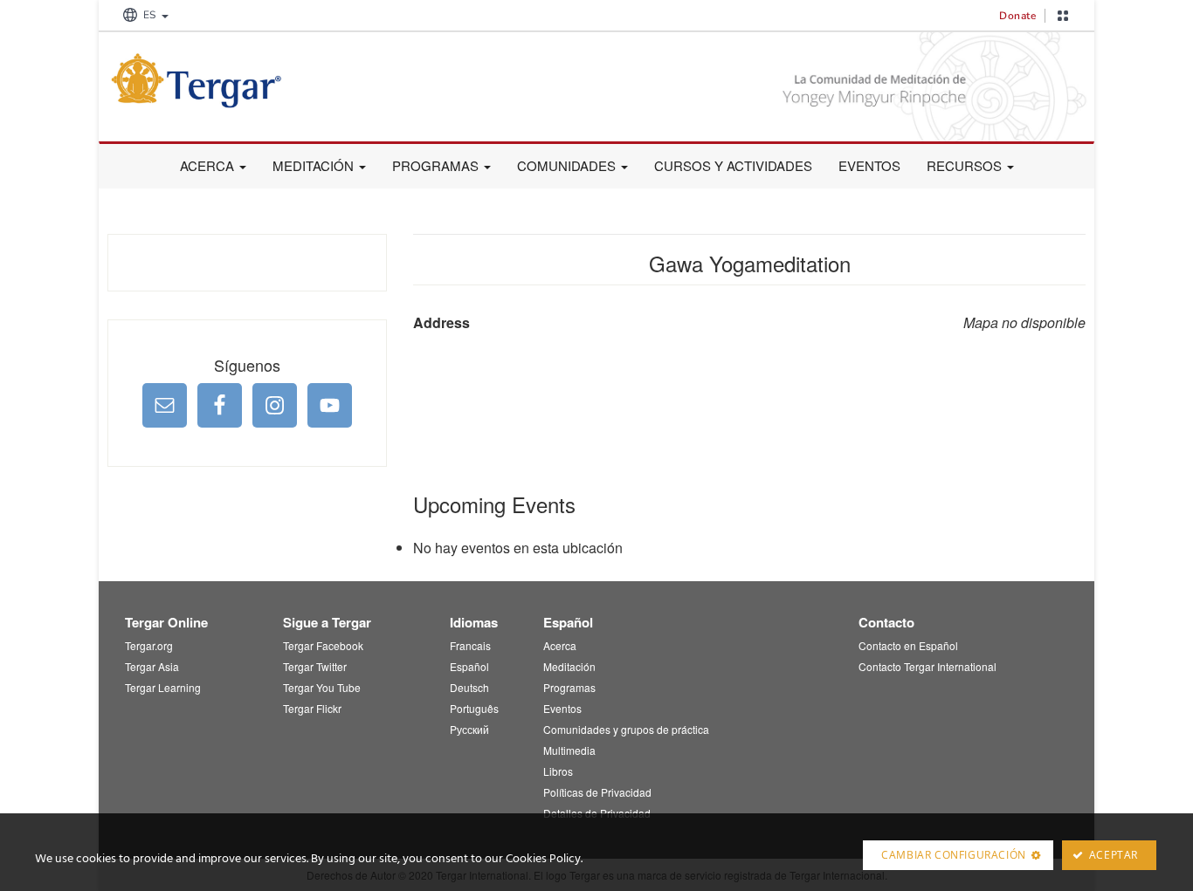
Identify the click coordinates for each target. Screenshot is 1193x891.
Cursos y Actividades (733, 165)
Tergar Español (238, 80)
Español (469, 666)
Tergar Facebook (323, 645)
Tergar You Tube (322, 687)
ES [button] (149, 15)
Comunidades (568, 165)
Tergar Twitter (315, 666)
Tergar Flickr (312, 708)
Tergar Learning (163, 687)
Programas (437, 165)
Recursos (966, 165)
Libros (558, 771)
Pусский (469, 729)
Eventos (869, 165)
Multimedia (569, 750)
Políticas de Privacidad (597, 792)
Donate (1017, 16)
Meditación (314, 165)
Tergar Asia (152, 666)
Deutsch (469, 687)
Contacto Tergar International (927, 666)
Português (474, 708)
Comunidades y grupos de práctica (626, 729)
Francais (470, 645)
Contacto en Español (908, 645)
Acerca (209, 165)
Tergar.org (149, 645)
